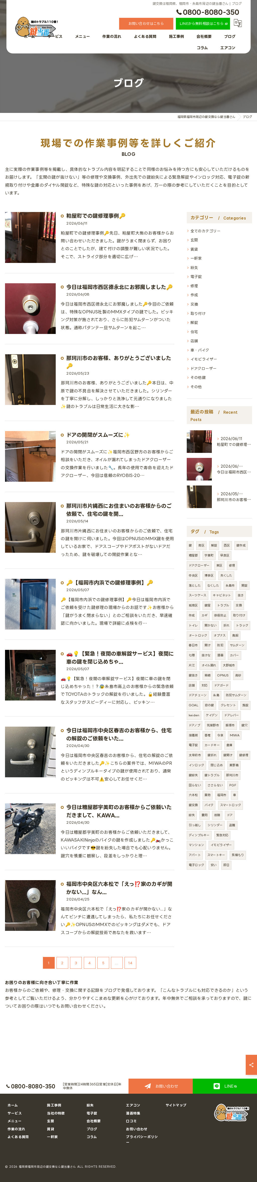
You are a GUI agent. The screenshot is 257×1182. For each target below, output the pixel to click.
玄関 (194, 240)
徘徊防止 (220, 615)
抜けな (206, 655)
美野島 (234, 765)
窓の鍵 (209, 705)
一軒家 (196, 258)
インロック (196, 765)
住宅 (194, 332)
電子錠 (196, 276)
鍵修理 (243, 755)
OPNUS (222, 675)
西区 (227, 545)
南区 (201, 545)
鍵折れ (212, 755)
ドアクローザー (203, 368)
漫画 (220, 655)
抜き (241, 595)
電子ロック (196, 865)
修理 (194, 286)
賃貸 (194, 249)
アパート (195, 855)
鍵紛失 (193, 775)
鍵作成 (241, 545)
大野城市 (229, 665)
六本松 (193, 795)
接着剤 (193, 735)
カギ (205, 615)
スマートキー (216, 855)
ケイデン (212, 715)
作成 (194, 295)
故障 (217, 815)
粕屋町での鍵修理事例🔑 (95, 216)
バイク (209, 805)
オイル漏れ (209, 665)
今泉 (220, 735)
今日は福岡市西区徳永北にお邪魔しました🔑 (119, 287)
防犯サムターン (236, 695)
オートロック (198, 635)
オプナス (220, 635)
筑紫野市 (213, 725)
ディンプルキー (199, 835)
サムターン (237, 645)
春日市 (193, 645)
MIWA (234, 735)
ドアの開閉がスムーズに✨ (98, 435)
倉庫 (229, 745)
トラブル (223, 605)
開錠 (244, 585)
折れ (226, 625)
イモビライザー (203, 359)
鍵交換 (193, 805)
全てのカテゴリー (205, 231)
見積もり (238, 855)
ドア (230, 815)
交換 (194, 304)
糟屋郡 (193, 555)
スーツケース (197, 595)
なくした (213, 585)
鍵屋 (208, 605)
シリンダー (215, 825)
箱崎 (208, 675)
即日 (226, 865)
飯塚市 (230, 725)
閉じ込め (217, 765)
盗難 (232, 825)
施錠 (245, 705)
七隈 (192, 655)
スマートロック (230, 805)
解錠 (194, 322)
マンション (196, 845)
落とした (195, 585)
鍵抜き (193, 675)
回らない (195, 785)
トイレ (193, 625)
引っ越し (195, 825)
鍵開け (228, 755)
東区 (219, 565)
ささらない (215, 785)
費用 (205, 815)
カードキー (212, 745)
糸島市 (230, 585)
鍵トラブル (212, 775)
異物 (208, 795)
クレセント (228, 705)
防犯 (220, 645)
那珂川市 (232, 775)
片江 (192, 665)
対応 (205, 685)
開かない (211, 625)
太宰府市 (195, 755)
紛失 (194, 267)
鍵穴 (244, 725)
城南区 (193, 605)
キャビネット (222, 595)
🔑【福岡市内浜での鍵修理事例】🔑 (109, 583)
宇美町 (209, 555)
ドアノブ (194, 725)
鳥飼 (235, 635)
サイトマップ (176, 1105)
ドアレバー (231, 715)
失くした (226, 575)
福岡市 (221, 795)
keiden (194, 715)
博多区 (209, 575)
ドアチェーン (198, 695)
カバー (234, 655)
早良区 (225, 555)
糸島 (216, 695)
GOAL (193, 705)
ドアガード (221, 685)
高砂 (238, 675)
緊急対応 (222, 835)
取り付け (198, 313)
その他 (196, 387)
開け (208, 645)
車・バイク (199, 350)
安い (214, 865)
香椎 (208, 735)
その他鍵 (198, 377)
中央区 (193, 575)
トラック (242, 625)
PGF (232, 785)
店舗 (194, 341)
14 (130, 963)
